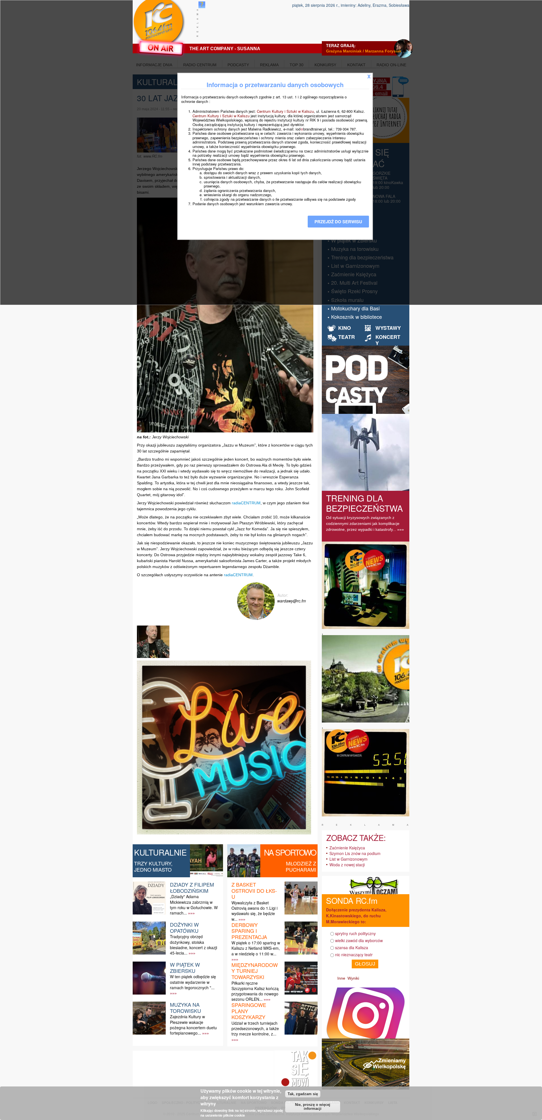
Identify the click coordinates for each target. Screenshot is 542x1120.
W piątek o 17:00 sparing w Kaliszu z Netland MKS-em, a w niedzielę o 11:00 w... (255, 948)
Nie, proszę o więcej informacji (312, 1107)
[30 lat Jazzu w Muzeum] (154, 658)
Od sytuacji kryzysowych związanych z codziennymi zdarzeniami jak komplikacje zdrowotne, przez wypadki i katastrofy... (362, 523)
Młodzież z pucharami (301, 866)
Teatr (346, 337)
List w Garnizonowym (348, 859)
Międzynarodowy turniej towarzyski (254, 970)
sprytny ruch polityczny (355, 933)
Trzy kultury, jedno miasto (153, 866)
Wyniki (353, 978)
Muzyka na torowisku (185, 1007)
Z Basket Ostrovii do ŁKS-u (254, 890)
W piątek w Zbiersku (185, 967)
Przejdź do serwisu (338, 221)
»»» (191, 913)
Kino (344, 328)
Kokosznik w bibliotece (356, 316)
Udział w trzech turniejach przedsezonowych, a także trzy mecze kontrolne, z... (255, 1028)
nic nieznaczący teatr (354, 954)
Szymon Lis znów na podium (355, 853)
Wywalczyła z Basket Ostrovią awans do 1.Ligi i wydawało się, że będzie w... (254, 911)
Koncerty (387, 340)
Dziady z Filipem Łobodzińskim (192, 887)
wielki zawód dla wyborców (359, 940)
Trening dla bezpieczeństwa (364, 503)
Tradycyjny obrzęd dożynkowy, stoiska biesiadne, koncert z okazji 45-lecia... (193, 945)
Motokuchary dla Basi (355, 308)
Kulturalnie (160, 852)
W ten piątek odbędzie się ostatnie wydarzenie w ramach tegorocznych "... (193, 982)
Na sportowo (290, 852)
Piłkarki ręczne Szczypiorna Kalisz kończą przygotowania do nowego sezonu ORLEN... (255, 991)
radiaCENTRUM (246, 503)
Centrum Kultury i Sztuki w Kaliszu (285, 111)
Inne (341, 978)
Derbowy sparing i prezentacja (249, 930)
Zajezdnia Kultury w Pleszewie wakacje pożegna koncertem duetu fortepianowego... (193, 1025)
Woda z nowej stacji (347, 864)
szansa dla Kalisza (351, 947)
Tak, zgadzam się (303, 1094)
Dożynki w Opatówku (184, 927)
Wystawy (388, 328)
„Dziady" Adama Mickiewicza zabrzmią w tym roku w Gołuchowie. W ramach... (194, 905)
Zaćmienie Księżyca (347, 848)
